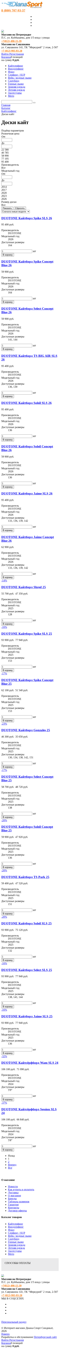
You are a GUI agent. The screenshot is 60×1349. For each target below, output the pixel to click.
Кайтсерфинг (15, 1223)
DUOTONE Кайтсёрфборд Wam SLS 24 (29, 1062)
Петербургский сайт (45, 1337)
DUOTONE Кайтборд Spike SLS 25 (26, 633)
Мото (11, 1254)
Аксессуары (15, 1251)
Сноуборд (13, 1238)
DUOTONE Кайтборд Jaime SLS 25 (26, 1016)
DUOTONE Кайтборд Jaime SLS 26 (26, 493)
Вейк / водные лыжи (20, 1235)
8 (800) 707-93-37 (13, 10)
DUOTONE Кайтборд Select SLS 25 (26, 970)
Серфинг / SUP (16, 1232)
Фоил (11, 1229)
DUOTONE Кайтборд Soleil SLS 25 (26, 923)
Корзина (6, 57)
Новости (13, 1186)
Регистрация (16, 54)
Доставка (13, 1192)
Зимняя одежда (16, 1244)
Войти (5, 54)
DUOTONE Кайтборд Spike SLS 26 (26, 218)
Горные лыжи (16, 1241)
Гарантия (13, 1204)
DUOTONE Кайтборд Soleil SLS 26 (26, 403)
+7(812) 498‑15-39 (11, 41)
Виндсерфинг (16, 1226)
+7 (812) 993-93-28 (11, 50)
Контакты (13, 1207)
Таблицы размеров (18, 1201)
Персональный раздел (13, 1322)
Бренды (12, 1198)
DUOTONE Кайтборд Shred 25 (23, 587)
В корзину (8, 255)
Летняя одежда (16, 1248)
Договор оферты (17, 1210)
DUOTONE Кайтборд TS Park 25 (25, 877)
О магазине (14, 1195)
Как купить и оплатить (21, 1189)
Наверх (5, 1334)
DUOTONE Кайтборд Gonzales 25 (25, 730)
